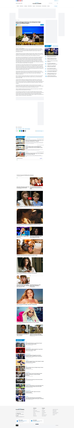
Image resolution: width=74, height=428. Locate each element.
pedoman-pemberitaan (36, 411)
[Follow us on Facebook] (16, 0)
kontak (34, 412)
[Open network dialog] (55, 0)
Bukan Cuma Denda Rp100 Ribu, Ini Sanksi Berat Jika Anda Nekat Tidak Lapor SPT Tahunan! (34, 141)
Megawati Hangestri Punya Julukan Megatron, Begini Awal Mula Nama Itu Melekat (35, 362)
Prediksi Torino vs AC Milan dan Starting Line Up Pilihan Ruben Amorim (51, 66)
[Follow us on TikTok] (22, 0)
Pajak (23, 128)
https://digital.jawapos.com (36, 421)
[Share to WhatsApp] (20, 131)
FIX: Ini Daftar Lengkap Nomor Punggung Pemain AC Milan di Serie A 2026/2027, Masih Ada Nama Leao (52, 64)
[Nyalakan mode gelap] (58, 0)
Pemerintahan (28, 372)
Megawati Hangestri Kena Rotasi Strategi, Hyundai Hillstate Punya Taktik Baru (51, 59)
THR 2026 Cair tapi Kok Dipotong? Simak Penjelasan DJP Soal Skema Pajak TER (35, 154)
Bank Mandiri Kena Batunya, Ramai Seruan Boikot (34, 379)
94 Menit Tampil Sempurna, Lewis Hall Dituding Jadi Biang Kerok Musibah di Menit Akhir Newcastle (34, 386)
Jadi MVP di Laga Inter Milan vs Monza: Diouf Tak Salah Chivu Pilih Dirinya (52, 76)
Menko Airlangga (27, 128)
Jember (43, 409)
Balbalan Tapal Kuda (55, 412)
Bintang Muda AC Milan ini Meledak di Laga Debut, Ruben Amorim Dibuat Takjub (34, 350)
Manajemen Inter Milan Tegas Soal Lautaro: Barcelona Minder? (33, 392)
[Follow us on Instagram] (19, 0)
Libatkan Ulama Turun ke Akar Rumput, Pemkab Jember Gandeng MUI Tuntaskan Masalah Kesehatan (34, 374)
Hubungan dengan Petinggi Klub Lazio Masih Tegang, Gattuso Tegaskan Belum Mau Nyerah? (34, 356)
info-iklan (34, 413)
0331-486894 (17, 414)
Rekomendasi (54, 410)
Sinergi (18, 20)
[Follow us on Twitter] (17, 0)
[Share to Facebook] (21, 131)
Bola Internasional (28, 384)
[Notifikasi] (56, 0)
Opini (26, 366)
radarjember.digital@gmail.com (20, 416)
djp (16, 128)
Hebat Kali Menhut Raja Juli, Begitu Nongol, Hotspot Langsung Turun (34, 368)
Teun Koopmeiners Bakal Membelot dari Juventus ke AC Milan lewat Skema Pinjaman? (52, 71)
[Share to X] (23, 131)
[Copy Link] (25, 131)
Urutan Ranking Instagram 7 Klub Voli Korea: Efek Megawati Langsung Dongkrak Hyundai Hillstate (51, 53)
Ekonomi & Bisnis (28, 138)
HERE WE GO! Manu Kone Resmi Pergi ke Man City (52, 61)
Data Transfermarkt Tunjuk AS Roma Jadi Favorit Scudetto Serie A (52, 69)
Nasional (27, 145)
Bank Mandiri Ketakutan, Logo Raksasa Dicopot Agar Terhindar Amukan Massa (34, 344)
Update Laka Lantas (55, 409)
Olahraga (27, 360)
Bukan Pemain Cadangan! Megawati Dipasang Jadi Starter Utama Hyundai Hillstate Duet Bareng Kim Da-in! (52, 57)
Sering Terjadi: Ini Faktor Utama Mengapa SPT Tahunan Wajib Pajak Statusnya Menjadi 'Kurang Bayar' (34, 147)
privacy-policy (35, 410)
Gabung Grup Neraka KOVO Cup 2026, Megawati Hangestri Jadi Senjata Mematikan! (52, 74)
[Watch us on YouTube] (20, 0)
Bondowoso (43, 410)
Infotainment (54, 411)
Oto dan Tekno (55, 413)
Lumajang (43, 411)
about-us (34, 414)
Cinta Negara (20, 128)
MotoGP (54, 414)
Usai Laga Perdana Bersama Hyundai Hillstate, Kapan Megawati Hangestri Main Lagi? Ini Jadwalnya (35, 398)
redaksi (34, 409)
